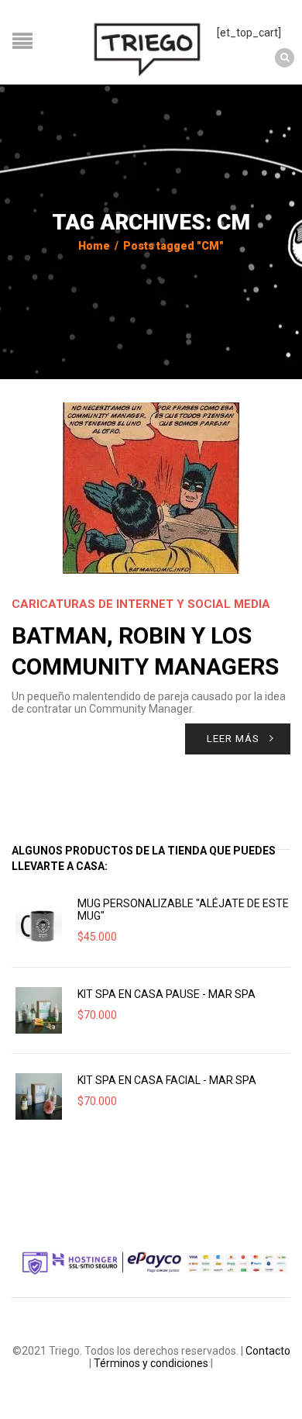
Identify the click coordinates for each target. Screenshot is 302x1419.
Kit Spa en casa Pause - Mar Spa (166, 994)
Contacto (267, 1351)
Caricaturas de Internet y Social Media (141, 604)
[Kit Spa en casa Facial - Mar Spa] (39, 1096)
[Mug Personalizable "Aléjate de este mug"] (39, 924)
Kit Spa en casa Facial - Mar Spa (166, 1080)
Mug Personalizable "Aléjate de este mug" (183, 909)
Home (94, 246)
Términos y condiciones (151, 1363)
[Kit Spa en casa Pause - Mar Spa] (39, 1010)
